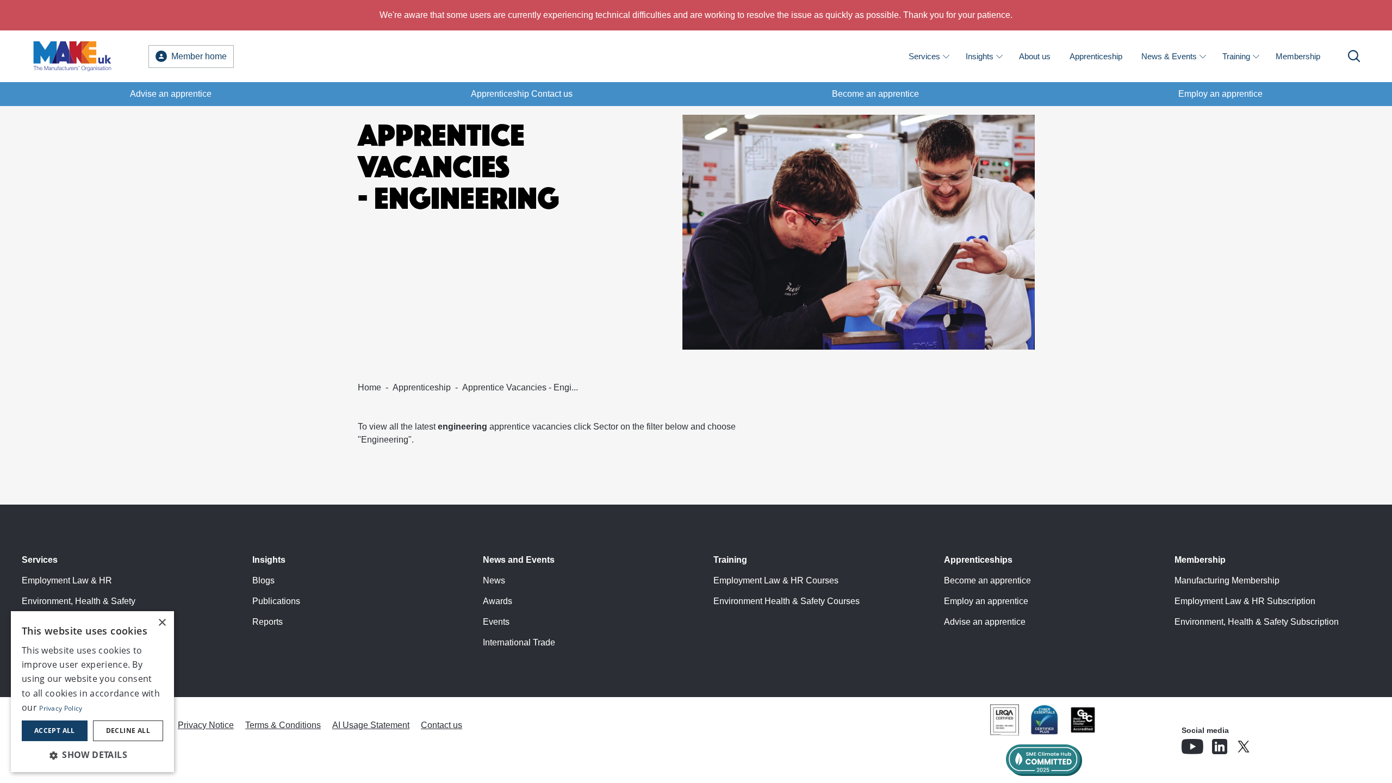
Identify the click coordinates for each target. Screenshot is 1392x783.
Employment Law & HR (67, 580)
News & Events (1169, 56)
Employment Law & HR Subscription (1244, 601)
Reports (267, 621)
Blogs (263, 580)
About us (1035, 56)
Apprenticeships (978, 559)
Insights (979, 56)
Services (924, 56)
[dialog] (92, 691)
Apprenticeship (1096, 56)
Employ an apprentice (1220, 93)
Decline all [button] (128, 730)
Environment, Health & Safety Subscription (1256, 621)
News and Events (519, 559)
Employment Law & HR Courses (775, 580)
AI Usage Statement (370, 725)
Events (496, 621)
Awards (497, 601)
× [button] (162, 623)
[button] (92, 754)
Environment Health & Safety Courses (786, 601)
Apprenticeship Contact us (522, 93)
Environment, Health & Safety (78, 601)
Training (1236, 56)
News (494, 580)
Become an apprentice (875, 93)
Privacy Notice (206, 725)
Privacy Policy (60, 708)
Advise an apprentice (171, 93)
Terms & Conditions (283, 725)
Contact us (441, 725)
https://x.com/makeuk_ (1274, 743)
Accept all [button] (54, 730)
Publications (276, 601)
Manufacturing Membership (1226, 580)
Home (369, 387)
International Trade (519, 642)
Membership (1298, 56)
